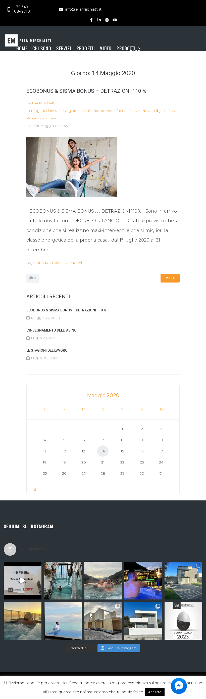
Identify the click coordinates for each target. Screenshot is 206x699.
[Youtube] (115, 20)
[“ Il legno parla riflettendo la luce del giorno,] (103, 621)
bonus (42, 262)
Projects (33, 118)
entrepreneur (103, 110)
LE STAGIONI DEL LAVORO (47, 350)
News (147, 110)
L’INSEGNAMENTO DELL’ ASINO (51, 330)
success (50, 118)
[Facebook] (91, 20)
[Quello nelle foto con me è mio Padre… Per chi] (103, 580)
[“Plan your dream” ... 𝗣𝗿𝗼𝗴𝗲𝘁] (183, 580)
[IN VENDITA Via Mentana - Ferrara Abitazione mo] (22, 580)
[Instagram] (107, 20)
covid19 (56, 262)
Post (172, 110)
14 (103, 451)
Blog (35, 110)
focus (121, 110)
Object (160, 110)
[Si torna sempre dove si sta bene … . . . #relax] (143, 580)
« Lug (31, 488)
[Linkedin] (99, 20)
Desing (65, 110)
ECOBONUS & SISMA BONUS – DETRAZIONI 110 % (86, 91)
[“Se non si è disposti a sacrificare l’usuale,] (63, 621)
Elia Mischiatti (43, 103)
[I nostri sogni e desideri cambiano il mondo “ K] (22, 621)
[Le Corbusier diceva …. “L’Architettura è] (143, 621)
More (170, 278)
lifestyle (134, 110)
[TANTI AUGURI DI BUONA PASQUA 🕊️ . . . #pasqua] (183, 621)
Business (49, 110)
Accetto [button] (155, 692)
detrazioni (81, 110)
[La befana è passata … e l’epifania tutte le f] (63, 580)
